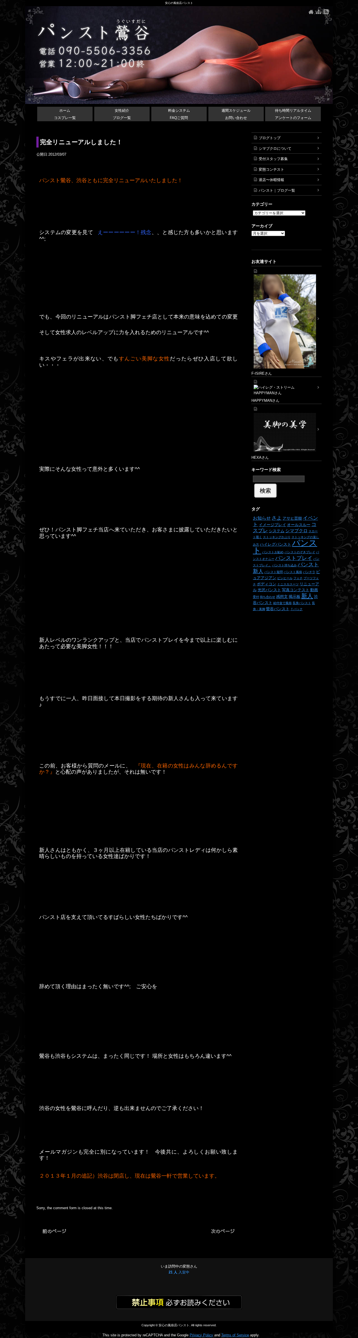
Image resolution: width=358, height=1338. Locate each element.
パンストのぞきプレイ (299, 552)
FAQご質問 (179, 118)
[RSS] (326, 11)
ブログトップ (270, 138)
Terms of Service (235, 1335)
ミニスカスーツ (288, 584)
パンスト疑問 (273, 572)
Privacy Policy (201, 1335)
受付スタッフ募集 (273, 159)
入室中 (179, 1272)
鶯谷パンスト (277, 609)
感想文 (282, 596)
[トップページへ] (311, 11)
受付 (256, 596)
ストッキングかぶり (277, 537)
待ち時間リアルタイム (293, 110)
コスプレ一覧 (65, 118)
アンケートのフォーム (293, 118)
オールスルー (298, 524)
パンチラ (309, 572)
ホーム (64, 110)
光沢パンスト (269, 590)
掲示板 (294, 596)
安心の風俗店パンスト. (174, 1325)
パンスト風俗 (293, 572)
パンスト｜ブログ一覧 (277, 190)
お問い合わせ (236, 118)
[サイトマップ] (318, 11)
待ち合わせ (267, 596)
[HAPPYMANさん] (286, 387)
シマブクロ (296, 530)
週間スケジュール (236, 110)
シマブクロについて (275, 148)
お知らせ (262, 518)
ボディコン (266, 584)
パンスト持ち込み (284, 565)
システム (276, 531)
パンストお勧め (273, 552)
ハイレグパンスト (275, 544)
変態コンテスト (271, 169)
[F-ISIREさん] (286, 318)
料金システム (179, 110)
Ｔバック (296, 609)
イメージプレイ (272, 524)
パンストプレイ (293, 558)
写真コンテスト (295, 590)
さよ (277, 518)
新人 (307, 596)
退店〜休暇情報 (271, 180)
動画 (314, 590)
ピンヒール (285, 578)
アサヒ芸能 (292, 518)
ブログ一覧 (122, 118)
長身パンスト (302, 603)
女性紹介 (122, 110)
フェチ (298, 578)
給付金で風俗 (282, 603)
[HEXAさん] (286, 429)
